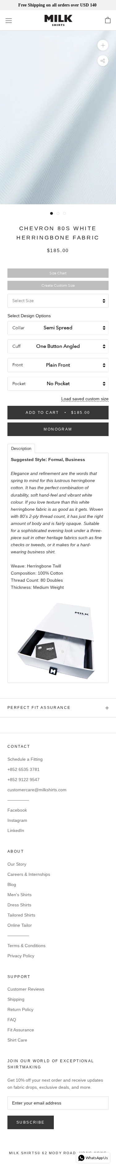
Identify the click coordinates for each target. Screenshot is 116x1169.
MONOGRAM (58, 429)
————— (18, 799)
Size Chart (58, 273)
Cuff (16, 346)
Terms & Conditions (26, 945)
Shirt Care (17, 1040)
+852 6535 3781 (23, 769)
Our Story (16, 864)
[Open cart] (107, 20)
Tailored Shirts (21, 915)
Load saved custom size (85, 398)
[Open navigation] (9, 20)
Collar (18, 328)
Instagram (17, 820)
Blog (11, 884)
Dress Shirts (19, 904)
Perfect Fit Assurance (39, 707)
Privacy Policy (20, 955)
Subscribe (30, 1122)
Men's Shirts (19, 894)
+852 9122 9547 (23, 779)
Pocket (18, 384)
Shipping (15, 999)
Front (17, 365)
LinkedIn (15, 830)
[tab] (21, 448)
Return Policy (20, 1009)
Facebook (17, 810)
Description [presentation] (21, 448)
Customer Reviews (25, 989)
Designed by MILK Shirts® (58, 1154)
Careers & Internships (28, 874)
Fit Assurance (20, 1029)
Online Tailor (19, 925)
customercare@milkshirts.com (37, 789)
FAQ (11, 1019)
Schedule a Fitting (25, 759)
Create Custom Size (58, 285)
